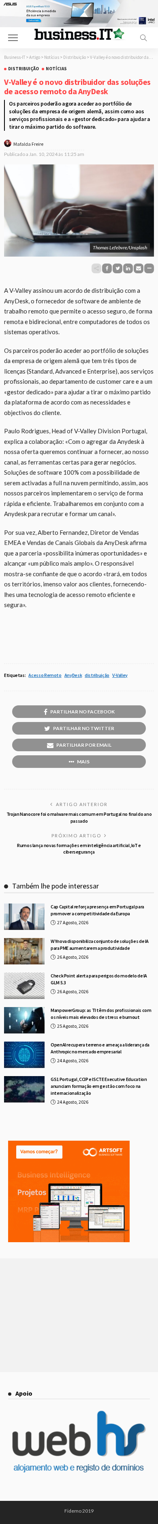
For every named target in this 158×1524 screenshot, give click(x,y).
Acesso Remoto (44, 675)
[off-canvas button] (13, 38)
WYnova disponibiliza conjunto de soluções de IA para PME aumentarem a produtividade (100, 944)
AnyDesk (73, 675)
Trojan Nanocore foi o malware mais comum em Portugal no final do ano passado (79, 817)
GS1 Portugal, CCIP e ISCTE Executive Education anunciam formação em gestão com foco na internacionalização (99, 1086)
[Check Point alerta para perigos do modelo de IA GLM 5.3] (24, 986)
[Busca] (143, 37)
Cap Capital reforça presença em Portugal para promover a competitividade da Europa (97, 910)
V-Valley (120, 675)
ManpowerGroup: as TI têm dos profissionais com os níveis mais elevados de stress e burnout (101, 1013)
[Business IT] (79, 33)
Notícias (56, 69)
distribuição (97, 675)
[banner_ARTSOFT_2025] (69, 1190)
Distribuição (23, 69)
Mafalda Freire (28, 144)
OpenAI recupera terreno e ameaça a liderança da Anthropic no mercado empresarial (100, 1048)
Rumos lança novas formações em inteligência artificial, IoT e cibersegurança (79, 848)
